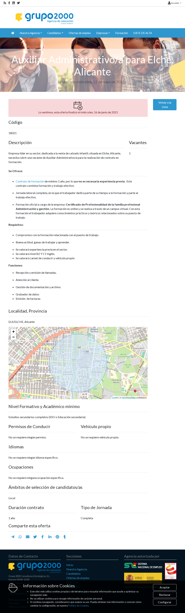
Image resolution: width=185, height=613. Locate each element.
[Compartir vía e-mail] (27, 537)
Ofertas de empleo (80, 33)
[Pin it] (57, 537)
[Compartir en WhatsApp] (20, 537)
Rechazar (165, 594)
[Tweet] (35, 537)
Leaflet (115, 397)
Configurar (164, 602)
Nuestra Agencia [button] (30, 33)
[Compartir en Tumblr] (65, 537)
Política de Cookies (78, 605)
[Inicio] (43, 15)
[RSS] (5, 3)
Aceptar (165, 587)
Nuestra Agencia (76, 569)
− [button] (13, 337)
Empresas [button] (102, 33)
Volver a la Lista (164, 104)
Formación (121, 33)
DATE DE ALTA (142, 33)
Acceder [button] (175, 3)
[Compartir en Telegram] (12, 537)
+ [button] (13, 331)
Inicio (69, 565)
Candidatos (73, 573)
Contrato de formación (30, 181)
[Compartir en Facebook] (42, 537)
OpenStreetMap (129, 397)
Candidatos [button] (54, 33)
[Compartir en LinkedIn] (49, 537)
